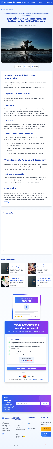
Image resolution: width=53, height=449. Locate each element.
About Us (31, 421)
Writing (34, 2)
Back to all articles (8, 9)
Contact (31, 426)
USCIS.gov (7, 202)
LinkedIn (36, 66)
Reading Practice (18, 426)
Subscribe (45, 403)
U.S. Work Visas (27, 15)
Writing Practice (20, 429)
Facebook (19, 66)
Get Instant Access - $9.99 (26, 368)
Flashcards (19, 432)
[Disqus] (26, 233)
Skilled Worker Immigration (12, 13)
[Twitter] (3, 434)
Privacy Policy (33, 379)
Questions (26, 2)
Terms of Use (40, 379)
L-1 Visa (29, 13)
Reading (41, 2)
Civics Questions (20, 423)
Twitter (28, 66)
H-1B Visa (22, 13)
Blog (30, 423)
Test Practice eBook (20, 436)
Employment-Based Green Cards (41, 13)
